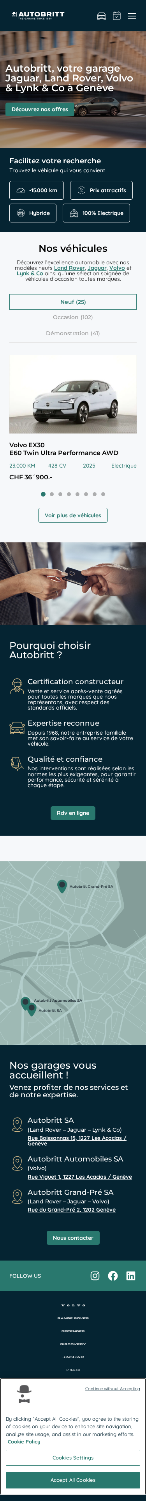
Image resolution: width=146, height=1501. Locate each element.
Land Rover (69, 268)
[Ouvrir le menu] (132, 15)
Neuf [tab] (67, 301)
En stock (101, 15)
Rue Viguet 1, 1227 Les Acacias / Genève (80, 1176)
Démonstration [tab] (67, 333)
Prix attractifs (108, 190)
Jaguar (97, 268)
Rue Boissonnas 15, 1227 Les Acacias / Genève (77, 1140)
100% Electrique (103, 213)
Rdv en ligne (73, 812)
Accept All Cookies (73, 1480)
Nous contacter (73, 1237)
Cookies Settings (73, 1457)
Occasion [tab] (66, 317)
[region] (73, 1436)
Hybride (39, 213)
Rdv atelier (117, 15)
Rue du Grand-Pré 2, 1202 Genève (72, 1209)
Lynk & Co (30, 273)
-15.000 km (43, 190)
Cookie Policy (24, 1441)
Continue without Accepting (112, 1388)
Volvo (117, 268)
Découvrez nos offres (40, 109)
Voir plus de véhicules (73, 515)
